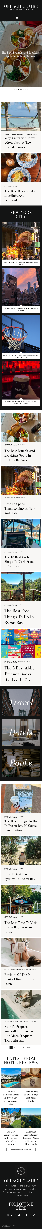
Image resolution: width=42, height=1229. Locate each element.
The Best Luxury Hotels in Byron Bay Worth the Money (11, 1137)
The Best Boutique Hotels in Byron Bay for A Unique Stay (11, 1097)
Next (29, 1047)
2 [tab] (16, 89)
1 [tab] (14, 89)
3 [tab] (18, 89)
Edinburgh (8, 184)
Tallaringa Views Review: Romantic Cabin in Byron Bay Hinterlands (31, 1137)
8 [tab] (27, 89)
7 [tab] (25, 89)
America (7, 497)
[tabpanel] (21, 54)
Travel (7, 134)
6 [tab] (23, 89)
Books (6, 969)
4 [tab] (20, 89)
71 (24, 1047)
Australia (21, 48)
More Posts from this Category (21, 1149)
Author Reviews (10, 661)
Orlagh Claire (21, 6)
